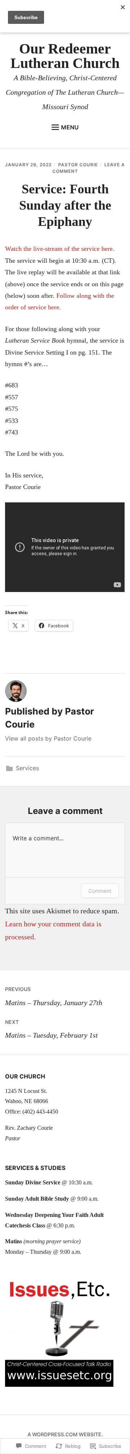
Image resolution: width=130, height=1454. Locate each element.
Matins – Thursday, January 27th (53, 996)
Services (27, 768)
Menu (70, 127)
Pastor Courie (78, 164)
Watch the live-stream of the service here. (59, 248)
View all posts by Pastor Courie (48, 738)
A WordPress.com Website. (65, 1434)
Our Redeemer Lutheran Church (65, 55)
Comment (99, 891)
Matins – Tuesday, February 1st (51, 1029)
